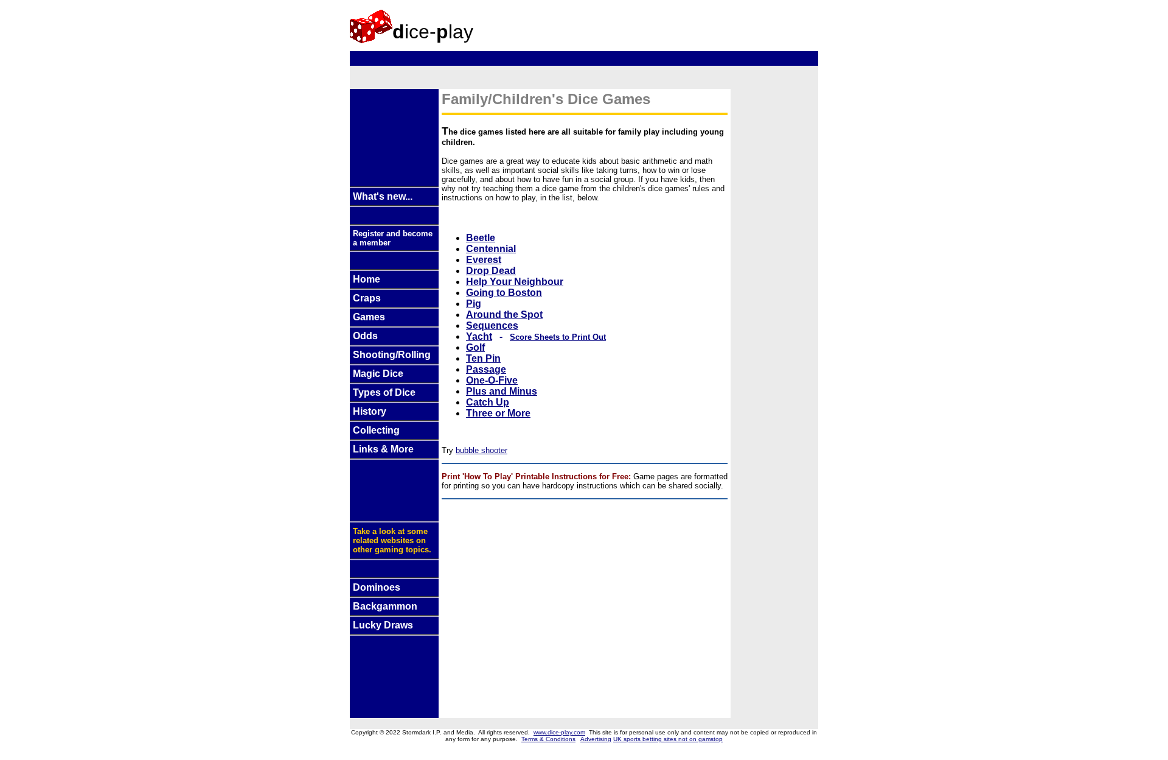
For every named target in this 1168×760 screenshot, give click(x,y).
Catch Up (487, 402)
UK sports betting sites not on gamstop (668, 739)
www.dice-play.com (559, 732)
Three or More (498, 413)
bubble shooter (481, 450)
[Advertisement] (644, 23)
